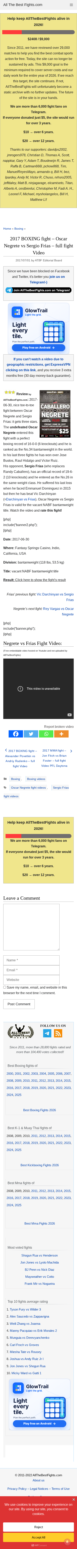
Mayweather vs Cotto (39, 1276)
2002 (26, 1073)
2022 (59, 1088)
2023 (67, 1088)
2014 (59, 1080)
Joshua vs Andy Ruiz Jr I (27, 1359)
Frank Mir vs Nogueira (40, 1283)
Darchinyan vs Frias (20, 499)
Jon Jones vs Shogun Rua (27, 1366)
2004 (42, 1073)
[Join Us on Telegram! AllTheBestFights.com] (38, 291)
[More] (61, 734)
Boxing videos (36, 779)
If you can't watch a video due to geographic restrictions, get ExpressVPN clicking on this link (38, 364)
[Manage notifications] (67, 1542)
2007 (67, 1073)
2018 (26, 1088)
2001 (18, 1073)
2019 (34, 1088)
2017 (18, 1088)
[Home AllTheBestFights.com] (20, 1037)
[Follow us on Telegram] (47, 1036)
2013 (50, 1080)
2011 (34, 1080)
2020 (42, 1088)
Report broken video (59, 726)
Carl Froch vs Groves (24, 1345)
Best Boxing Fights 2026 (39, 1110)
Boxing (18, 228)
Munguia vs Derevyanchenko (29, 1337)
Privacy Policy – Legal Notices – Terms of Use (38, 1488)
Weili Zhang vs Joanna (25, 1323)
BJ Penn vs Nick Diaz (39, 1269)
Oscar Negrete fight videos (28, 787)
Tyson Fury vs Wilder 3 (25, 1309)
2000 (10, 1073)
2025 (18, 1095)
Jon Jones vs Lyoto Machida (39, 1262)
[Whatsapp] (46, 734)
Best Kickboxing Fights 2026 (40, 1165)
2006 (59, 1073)
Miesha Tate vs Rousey (25, 1352)
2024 (10, 1095)
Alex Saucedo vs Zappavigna (29, 1316)
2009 (18, 1080)
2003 (34, 1073)
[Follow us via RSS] (58, 1036)
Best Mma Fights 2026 (39, 1223)
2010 (26, 1080)
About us (39, 1480)
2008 (10, 1080)
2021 (51, 1088)
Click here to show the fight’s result (34, 580)
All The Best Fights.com (22, 5)
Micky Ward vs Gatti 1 (26, 1373)
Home (7, 228)
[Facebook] (16, 734)
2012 (42, 1080)
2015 (67, 1080)
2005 (51, 1073)
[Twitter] (31, 734)
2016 (10, 1088)
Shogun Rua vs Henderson (39, 1255)
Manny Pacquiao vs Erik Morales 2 (33, 1330)
